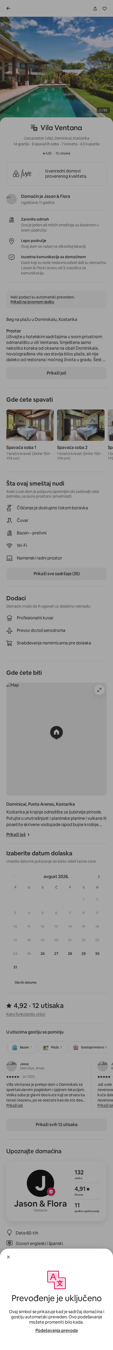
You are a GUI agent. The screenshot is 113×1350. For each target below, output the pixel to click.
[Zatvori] (8, 1257)
